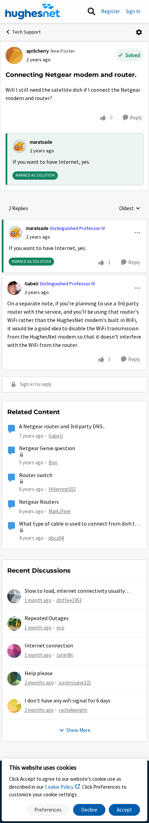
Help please (39, 673)
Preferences (48, 809)
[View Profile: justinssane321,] (14, 679)
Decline (89, 809)
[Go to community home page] (33, 11)
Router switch (35, 475)
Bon (53, 462)
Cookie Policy (59, 787)
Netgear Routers (39, 502)
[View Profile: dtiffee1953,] (14, 596)
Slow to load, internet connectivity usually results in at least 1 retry (75, 591)
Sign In (133, 11)
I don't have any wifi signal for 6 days (68, 700)
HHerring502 (62, 489)
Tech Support (26, 32)
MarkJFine (60, 511)
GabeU (31, 283)
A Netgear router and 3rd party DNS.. (62, 426)
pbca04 (56, 538)
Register (110, 11)
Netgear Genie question (47, 448)
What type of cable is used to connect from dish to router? (78, 524)
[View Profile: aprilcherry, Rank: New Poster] (14, 55)
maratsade (41, 142)
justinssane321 (75, 682)
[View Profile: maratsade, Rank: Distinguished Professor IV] (16, 233)
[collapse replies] (74, 222)
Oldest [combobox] (129, 209)
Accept (124, 809)
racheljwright (73, 710)
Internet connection (49, 645)
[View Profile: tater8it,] (14, 651)
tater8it (64, 655)
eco (60, 627)
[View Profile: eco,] (14, 623)
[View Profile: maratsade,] (19, 146)
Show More (78, 730)
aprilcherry (37, 51)
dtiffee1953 (69, 600)
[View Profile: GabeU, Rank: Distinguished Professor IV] (14, 288)
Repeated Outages (47, 618)
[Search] (91, 11)
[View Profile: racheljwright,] (14, 706)
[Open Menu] (139, 32)
